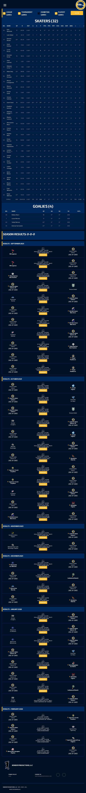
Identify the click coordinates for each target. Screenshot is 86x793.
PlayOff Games (61, 13)
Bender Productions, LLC (10, 787)
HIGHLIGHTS (43, 254)
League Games (9, 13)
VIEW (9, 776)
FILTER (77, 13)
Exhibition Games (45, 13)
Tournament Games (26, 13)
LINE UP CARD (73, 255)
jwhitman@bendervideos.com (43, 776)
